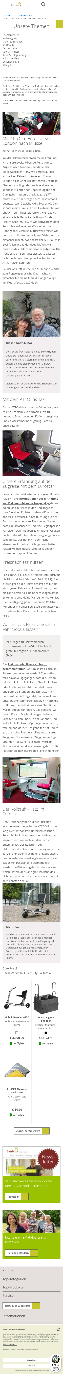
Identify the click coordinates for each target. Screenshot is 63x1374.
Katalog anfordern (18, 1252)
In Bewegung (10, 38)
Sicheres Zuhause (13, 41)
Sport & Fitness (11, 51)
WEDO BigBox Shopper (46, 1019)
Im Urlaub (19, 150)
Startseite (7, 15)
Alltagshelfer (10, 65)
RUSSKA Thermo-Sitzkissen (17, 1090)
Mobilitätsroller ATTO (17, 1017)
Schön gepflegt (11, 58)
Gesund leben (10, 48)
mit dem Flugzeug (40, 941)
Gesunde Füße (11, 61)
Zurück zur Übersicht (28, 1130)
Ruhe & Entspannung (15, 55)
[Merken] (17, 1047)
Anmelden (13, 1196)
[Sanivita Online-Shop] (17, 6)
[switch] (56, 1369)
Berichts (45, 351)
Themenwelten (25, 15)
